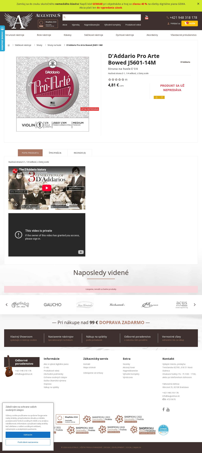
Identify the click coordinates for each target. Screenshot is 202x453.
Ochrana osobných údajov (55, 377)
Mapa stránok (89, 367)
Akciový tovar (129, 367)
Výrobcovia (128, 377)
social (129, 447)
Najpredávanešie (130, 370)
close (198, 3)
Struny (39, 45)
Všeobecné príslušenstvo (184, 34)
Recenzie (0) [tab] (80, 153)
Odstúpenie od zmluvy (93, 373)
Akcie (65, 24)
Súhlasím (28, 435)
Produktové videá (133, 24)
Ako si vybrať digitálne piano (56, 364)
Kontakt (86, 364)
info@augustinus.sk (23, 374)
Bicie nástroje (44, 34)
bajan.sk (137, 447)
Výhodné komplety (112, 24)
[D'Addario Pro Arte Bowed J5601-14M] (52, 94)
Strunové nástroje (14, 34)
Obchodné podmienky (53, 374)
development (118, 447)
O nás (46, 367)
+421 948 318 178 (23, 370)
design (107, 447)
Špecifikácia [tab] (55, 153)
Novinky (126, 364)
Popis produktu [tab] (30, 153)
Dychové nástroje (125, 34)
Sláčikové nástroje (93, 34)
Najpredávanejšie (92, 24)
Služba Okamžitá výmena (55, 380)
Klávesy (67, 34)
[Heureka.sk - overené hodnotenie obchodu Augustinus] (163, 429)
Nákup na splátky (51, 387)
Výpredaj (76, 24)
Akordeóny (152, 34)
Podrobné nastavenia (28, 442)
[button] (7, 305)
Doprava (47, 384)
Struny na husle (54, 45)
